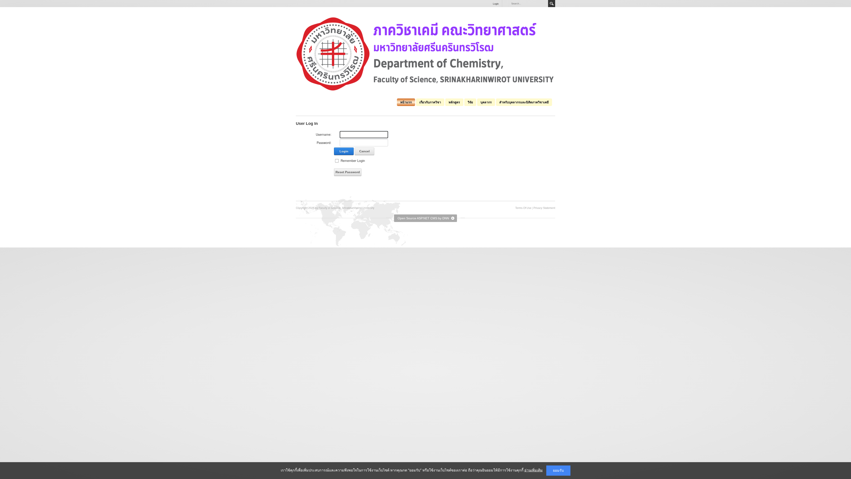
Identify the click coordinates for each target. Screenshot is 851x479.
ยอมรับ (558, 470)
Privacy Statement (544, 208)
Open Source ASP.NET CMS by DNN (423, 218)
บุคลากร (486, 102)
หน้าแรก (406, 102)
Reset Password (348, 172)
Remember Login (353, 160)
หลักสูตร (454, 102)
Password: (324, 142)
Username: (323, 134)
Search (551, 3)
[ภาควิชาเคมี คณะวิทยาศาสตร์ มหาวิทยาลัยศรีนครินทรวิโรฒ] (425, 53)
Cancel (364, 151)
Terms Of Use (523, 208)
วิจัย (470, 102)
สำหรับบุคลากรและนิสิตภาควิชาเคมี (524, 102)
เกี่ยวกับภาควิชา (430, 102)
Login (496, 3)
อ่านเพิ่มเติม (533, 470)
